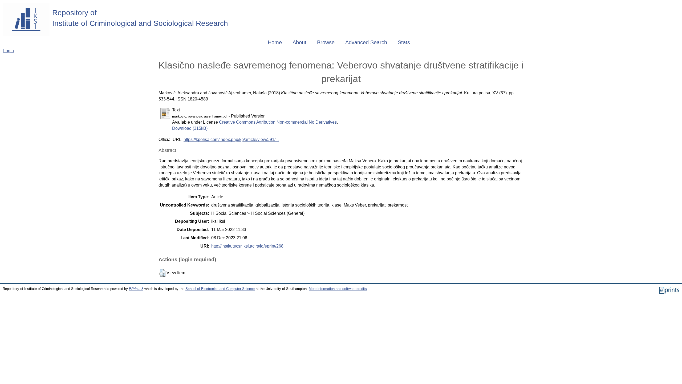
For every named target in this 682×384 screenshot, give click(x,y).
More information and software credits (338, 289)
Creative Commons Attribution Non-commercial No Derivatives (278, 122)
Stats (404, 42)
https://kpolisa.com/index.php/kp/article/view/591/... (231, 139)
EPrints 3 (136, 289)
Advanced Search (366, 42)
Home (275, 42)
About (299, 42)
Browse (326, 42)
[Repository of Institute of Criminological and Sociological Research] (26, 19)
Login (8, 50)
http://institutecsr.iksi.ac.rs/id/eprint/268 (247, 246)
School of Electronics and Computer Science (220, 289)
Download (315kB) (190, 128)
